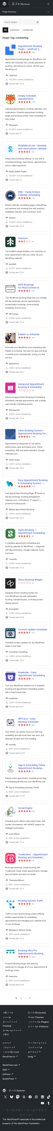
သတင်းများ (7, 1017)
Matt (6, 1069)
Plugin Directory (9, 12)
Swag (32, 1056)
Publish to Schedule (28, 334)
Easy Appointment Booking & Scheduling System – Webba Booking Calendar (33, 482)
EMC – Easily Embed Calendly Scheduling (29, 193)
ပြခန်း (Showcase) (37, 1012)
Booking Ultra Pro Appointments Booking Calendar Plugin (30, 952)
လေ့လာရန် (7, 1043)
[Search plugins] (37, 22)
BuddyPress (10, 1078)
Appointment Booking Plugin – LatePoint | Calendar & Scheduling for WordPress (32, 48)
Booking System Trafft (30, 900)
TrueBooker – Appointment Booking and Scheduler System (33, 856)
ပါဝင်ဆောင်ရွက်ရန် (37, 1043)
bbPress (8, 1074)
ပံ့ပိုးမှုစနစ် (9, 1047)
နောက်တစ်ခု (36, 998)
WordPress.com (11, 1065)
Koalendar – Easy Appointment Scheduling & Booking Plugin (32, 674)
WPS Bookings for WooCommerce (28, 286)
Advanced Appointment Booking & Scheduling (31, 385)
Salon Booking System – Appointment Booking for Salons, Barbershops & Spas (32, 432)
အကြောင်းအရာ (8, 1012)
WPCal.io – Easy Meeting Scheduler (28, 720)
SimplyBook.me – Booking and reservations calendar (32, 147)
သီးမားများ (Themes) (36, 1017)
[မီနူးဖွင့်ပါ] (49, 4)
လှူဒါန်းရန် (34, 1052)
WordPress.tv (10, 1056)
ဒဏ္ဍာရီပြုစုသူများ (11, 1052)
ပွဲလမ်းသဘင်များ (35, 1047)
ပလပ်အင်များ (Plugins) (38, 1022)
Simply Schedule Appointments (27, 97)
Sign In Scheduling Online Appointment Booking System (31, 767)
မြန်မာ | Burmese (17, 1090)
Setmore (23, 238)
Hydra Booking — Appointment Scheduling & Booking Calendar (32, 532)
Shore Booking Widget (30, 579)
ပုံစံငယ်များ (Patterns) (38, 1026)
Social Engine (25, 808)
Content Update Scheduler (32, 629)
